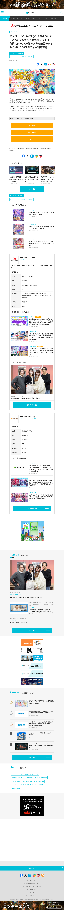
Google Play (32, 132)
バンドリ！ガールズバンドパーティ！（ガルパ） (21, 56)
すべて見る (32, 189)
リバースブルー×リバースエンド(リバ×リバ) (33, 781)
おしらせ (32, 892)
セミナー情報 (42, 18)
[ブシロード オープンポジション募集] (32, 25)
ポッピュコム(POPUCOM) (41, 777)
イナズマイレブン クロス (17, 774)
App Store (32, 126)
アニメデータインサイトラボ (31, 774)
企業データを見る (32, 405)
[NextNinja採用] (32, 806)
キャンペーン (14, 32)
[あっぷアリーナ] (32, 531)
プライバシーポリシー (32, 895)
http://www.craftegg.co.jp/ (27, 419)
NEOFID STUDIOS (15, 788)
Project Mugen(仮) (15, 781)
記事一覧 (4, 18)
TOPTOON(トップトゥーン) (17, 777)
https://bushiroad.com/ (26, 260)
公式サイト (32, 139)
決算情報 (53, 18)
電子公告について (32, 889)
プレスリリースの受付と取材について (32, 886)
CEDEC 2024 (29, 777)
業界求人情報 (30, 18)
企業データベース (16, 18)
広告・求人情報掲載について (32, 883)
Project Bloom (15, 785)
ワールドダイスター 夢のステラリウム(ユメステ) (32, 785)
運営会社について (32, 880)
